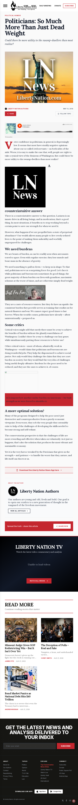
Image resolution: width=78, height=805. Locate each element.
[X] (63, 801)
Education (25, 776)
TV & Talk (25, 773)
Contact (5, 770)
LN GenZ (43, 778)
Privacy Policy (8, 776)
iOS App (62, 773)
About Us (6, 765)
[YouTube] (70, 801)
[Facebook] (66, 801)
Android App (63, 776)
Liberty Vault (45, 775)
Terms (5, 779)
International (45, 781)
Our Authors (7, 767)
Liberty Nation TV (46, 769)
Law (23, 779)
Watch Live (44, 772)
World (24, 770)
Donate (61, 767)
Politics (24, 765)
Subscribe (65, 746)
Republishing (7, 773)
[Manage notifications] (73, 801)
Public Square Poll (65, 770)
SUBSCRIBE (69, 6)
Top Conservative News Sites (47, 766)
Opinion (24, 767)
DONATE (58, 6)
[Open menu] (5, 6)
